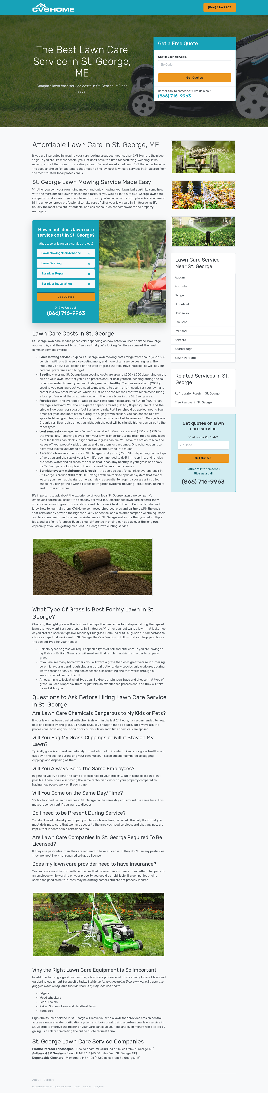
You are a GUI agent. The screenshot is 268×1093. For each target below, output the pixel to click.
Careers (49, 1080)
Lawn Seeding (51, 263)
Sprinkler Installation (56, 283)
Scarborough (184, 349)
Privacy (87, 1086)
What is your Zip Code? (172, 56)
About (36, 1080)
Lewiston (181, 322)
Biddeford (182, 304)
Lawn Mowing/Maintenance (61, 253)
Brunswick (182, 313)
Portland (181, 331)
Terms (77, 1086)
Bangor (180, 295)
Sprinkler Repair (53, 273)
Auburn (180, 277)
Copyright (99, 1086)
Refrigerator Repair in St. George (197, 393)
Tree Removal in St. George (193, 402)
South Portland (185, 358)
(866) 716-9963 (219, 7)
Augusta (181, 286)
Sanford (180, 340)
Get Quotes (194, 77)
